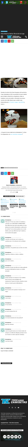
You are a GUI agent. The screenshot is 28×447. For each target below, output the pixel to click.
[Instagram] (12, 407)
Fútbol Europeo (3, 205)
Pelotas (12, 167)
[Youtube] (17, 192)
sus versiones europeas (16, 134)
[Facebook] (2, 41)
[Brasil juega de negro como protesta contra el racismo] (14, 202)
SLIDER (16, 167)
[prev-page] (13, 212)
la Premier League (13, 102)
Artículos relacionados (9, 196)
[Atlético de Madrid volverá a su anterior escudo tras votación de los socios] (5, 203)
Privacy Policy (20, 424)
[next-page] (15, 212)
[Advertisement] (14, 20)
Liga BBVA (21, 102)
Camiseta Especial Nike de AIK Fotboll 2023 (22, 206)
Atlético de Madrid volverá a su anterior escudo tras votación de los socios (5, 209)
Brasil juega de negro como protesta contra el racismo (14, 206)
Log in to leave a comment (7, 350)
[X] (5, 41)
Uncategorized (4, 31)
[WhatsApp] (12, 41)
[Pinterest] (9, 41)
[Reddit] (13, 192)
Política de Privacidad (14, 424)
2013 (5, 167)
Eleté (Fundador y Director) (14, 185)
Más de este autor (20, 196)
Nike (8, 167)
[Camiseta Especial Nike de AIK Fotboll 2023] (23, 202)
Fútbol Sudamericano (14, 204)
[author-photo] (14, 180)
